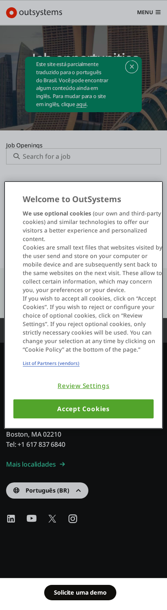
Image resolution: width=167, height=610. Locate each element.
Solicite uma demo (80, 592)
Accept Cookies (83, 409)
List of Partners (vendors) (51, 363)
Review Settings (83, 386)
